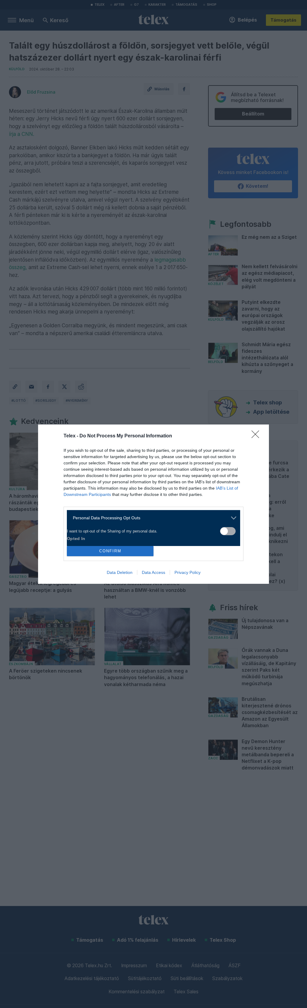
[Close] (257, 436)
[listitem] (151, 518)
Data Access (153, 572)
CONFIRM (110, 551)
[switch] (228, 531)
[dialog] (153, 504)
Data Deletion (120, 572)
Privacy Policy (187, 572)
